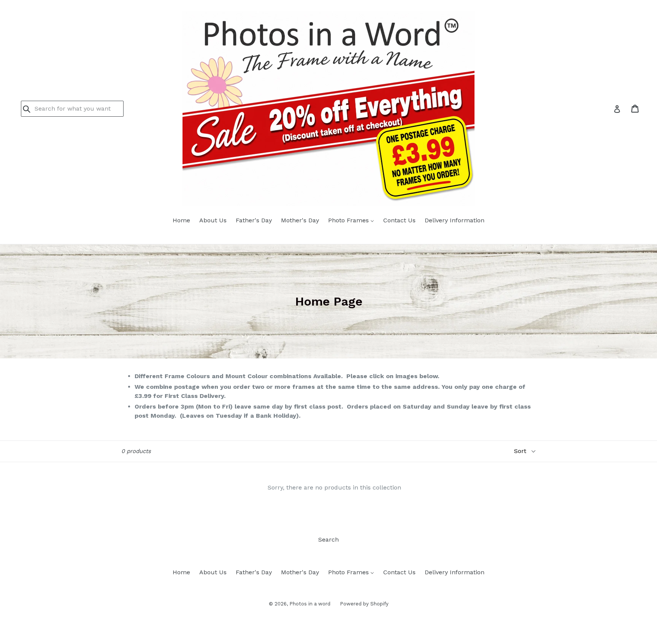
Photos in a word (309, 604)
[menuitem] (181, 220)
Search (328, 539)
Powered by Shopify (364, 604)
